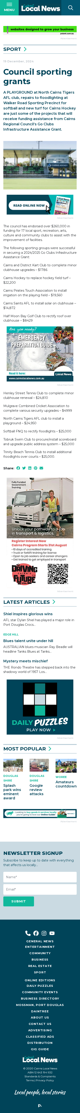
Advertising (40, 1030)
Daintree (40, 1011)
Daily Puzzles (40, 985)
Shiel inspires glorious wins (28, 614)
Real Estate (40, 966)
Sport (12, 49)
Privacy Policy (45, 1080)
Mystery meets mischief (25, 661)
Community (39, 953)
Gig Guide (40, 1049)
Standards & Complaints (40, 1076)
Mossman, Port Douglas (40, 1005)
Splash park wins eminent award (12, 791)
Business (40, 959)
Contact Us (40, 1024)
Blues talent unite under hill (28, 641)
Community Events (40, 992)
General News (40, 941)
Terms (30, 1080)
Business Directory (40, 998)
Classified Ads (40, 1036)
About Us (40, 1017)
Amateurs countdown (66, 784)
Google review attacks (37, 789)
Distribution (40, 1042)
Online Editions (40, 980)
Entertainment (40, 946)
